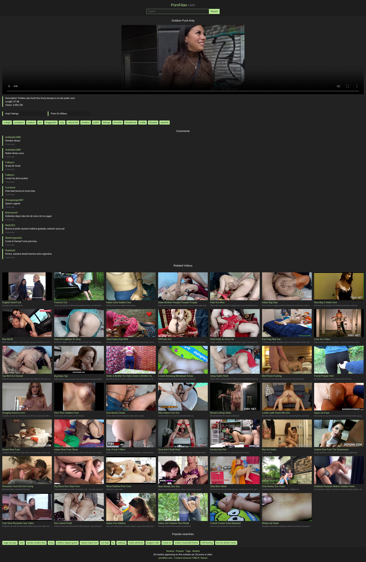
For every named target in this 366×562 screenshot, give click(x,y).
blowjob (153, 122)
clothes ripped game (67, 543)
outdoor (31, 122)
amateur (85, 122)
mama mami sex (89, 543)
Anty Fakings (12, 113)
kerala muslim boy (36, 543)
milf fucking (207, 543)
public (96, 122)
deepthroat (130, 122)
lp (113, 543)
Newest (170, 551)
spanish (165, 122)
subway (121, 543)
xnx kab (105, 543)
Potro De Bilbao (59, 113)
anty (62, 122)
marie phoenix (136, 543)
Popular (180, 551)
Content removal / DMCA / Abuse (190, 558)
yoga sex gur (9, 543)
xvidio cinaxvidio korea (186, 543)
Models (196, 551)
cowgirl (7, 122)
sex (40, 122)
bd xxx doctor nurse (226, 543)
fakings (106, 122)
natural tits (73, 122)
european (19, 122)
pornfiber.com (165, 558)
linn (22, 543)
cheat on (167, 543)
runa (51, 543)
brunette (118, 122)
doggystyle (50, 122)
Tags (188, 551)
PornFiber (183, 5)
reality (143, 122)
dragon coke (153, 543)
